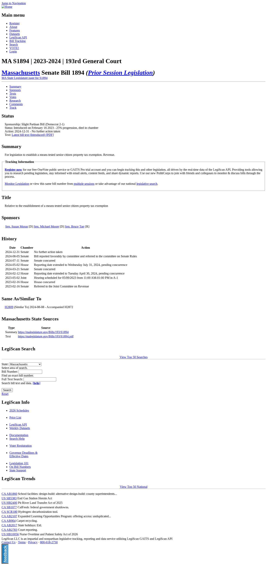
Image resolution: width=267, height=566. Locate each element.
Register (14, 23)
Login (13, 51)
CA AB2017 (9, 525)
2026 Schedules (19, 410)
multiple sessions (84, 183)
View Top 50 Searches (134, 357)
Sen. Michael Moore (46, 226)
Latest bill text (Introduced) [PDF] (33, 134)
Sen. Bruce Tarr (74, 226)
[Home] (7, 6)
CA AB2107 (9, 516)
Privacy (33, 542)
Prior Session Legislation (120, 72)
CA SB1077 (9, 507)
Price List (15, 417)
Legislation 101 (19, 463)
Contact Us (8, 542)
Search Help (17, 438)
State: (5, 364)
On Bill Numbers (20, 466)
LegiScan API (18, 37)
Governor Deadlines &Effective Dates (23, 454)
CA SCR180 (9, 511)
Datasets (14, 34)
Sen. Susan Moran (16, 226)
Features (14, 30)
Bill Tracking (17, 41)
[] (36, 383)
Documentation (18, 435)
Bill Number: (10, 371)
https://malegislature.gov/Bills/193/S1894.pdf (45, 336)
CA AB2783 (9, 529)
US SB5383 (9, 498)
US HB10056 (10, 534)
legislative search (146, 183)
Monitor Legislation (17, 183)
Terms (22, 542)
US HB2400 (9, 502)
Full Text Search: (12, 379)
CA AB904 (9, 520)
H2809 (9, 307)
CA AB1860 (9, 493)
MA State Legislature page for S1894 (24, 78)
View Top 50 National (133, 486)
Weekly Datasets (19, 428)
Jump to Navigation (14, 3)
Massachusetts (21, 72)
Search (13, 44)
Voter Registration (20, 445)
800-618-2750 (49, 542)
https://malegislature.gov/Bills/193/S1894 (43, 332)
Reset (5, 394)
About (13, 27)
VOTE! (14, 48)
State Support (17, 470)
